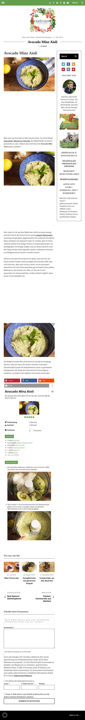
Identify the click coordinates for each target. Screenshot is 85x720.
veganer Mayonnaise (44, 235)
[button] (12, 380)
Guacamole (8, 141)
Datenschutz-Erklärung (23, 676)
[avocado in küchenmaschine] (29, 501)
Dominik (44, 46)
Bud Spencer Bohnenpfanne (14, 596)
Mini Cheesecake (11, 578)
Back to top (74, 715)
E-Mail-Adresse (27, 684)
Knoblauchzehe (19, 448)
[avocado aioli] (29, 541)
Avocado (16, 440)
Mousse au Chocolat (22, 141)
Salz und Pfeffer (13, 455)
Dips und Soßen (28, 37)
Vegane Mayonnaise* (25, 443)
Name (7, 684)
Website (42, 684)
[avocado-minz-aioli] (29, 414)
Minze (15, 453)
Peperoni (16, 450)
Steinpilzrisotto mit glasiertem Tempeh (29, 581)
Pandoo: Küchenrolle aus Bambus (43, 597)
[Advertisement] (29, 115)
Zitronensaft (19, 445)
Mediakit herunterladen (69, 179)
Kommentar (9, 627)
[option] (11, 570)
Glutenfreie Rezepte (44, 37)
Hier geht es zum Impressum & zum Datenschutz (69, 163)
